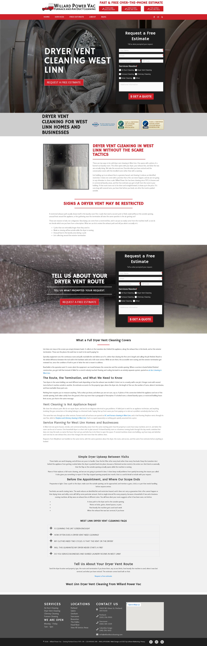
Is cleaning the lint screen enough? (72, 528)
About (92, 17)
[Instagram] (158, 17)
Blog (103, 17)
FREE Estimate (76, 17)
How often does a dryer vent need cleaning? (76, 535)
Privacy (143, 642)
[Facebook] (154, 17)
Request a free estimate (103, 576)
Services (59, 17)
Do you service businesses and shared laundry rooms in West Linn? (87, 554)
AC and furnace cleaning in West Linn (117, 415)
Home (46, 17)
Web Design (115, 642)
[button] (103, 528)
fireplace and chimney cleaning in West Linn (71, 418)
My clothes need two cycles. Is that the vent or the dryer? (83, 541)
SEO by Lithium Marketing (131, 642)
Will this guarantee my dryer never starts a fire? (78, 547)
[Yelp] (162, 17)
